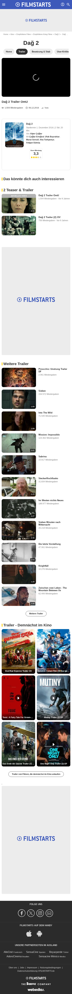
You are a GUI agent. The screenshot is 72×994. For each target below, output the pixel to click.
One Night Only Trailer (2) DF (53, 764)
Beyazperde (55, 952)
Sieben (42, 391)
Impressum (32, 967)
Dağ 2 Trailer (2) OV (49, 217)
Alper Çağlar (36, 133)
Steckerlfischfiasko (48, 478)
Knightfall (44, 566)
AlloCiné (8, 952)
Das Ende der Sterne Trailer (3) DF (19, 764)
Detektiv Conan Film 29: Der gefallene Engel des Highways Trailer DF (54, 671)
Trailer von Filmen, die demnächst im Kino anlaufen (36, 774)
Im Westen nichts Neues (51, 500)
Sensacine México (49, 956)
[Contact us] (50, 913)
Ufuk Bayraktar (52, 137)
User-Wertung (36, 150)
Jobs (22, 967)
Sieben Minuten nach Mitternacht (49, 523)
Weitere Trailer (36, 613)
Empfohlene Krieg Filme (42, 34)
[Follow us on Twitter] (31, 913)
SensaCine (32, 952)
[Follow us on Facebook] (22, 913)
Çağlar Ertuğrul (36, 137)
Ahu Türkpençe (47, 140)
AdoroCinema (14, 956)
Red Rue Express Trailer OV (18, 671)
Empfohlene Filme (23, 34)
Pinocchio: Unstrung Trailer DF (53, 370)
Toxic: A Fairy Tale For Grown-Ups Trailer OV (19, 717)
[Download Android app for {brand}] (41, 933)
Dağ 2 (57, 34)
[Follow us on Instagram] (40, 913)
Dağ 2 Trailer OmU (49, 195)
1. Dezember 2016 (45, 127)
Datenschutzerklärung (27, 971)
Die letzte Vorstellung (50, 544)
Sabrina (43, 456)
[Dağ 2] (14, 134)
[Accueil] (33, 4)
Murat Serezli (32, 140)
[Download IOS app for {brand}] (31, 933)
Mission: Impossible (49, 434)
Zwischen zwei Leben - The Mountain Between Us (53, 589)
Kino (12, 34)
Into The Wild (45, 412)
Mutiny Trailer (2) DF (53, 717)
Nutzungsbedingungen (50, 967)
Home (5, 34)
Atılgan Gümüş (33, 143)
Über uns (13, 967)
